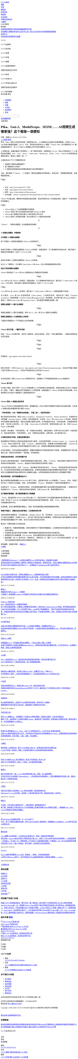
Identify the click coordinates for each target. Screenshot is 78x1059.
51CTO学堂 (9, 970)
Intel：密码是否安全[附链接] (14, 604)
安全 (8, 622)
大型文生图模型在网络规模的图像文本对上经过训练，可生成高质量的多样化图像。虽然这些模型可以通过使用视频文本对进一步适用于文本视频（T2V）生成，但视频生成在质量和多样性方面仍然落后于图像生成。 (39, 579)
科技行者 (36, 1024)
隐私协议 (8, 993)
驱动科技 (30, 1024)
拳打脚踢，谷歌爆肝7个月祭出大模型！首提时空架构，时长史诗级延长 (32, 717)
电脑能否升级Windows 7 (13, 592)
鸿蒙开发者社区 (6, 19)
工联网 (4, 1027)
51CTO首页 (5, 2)
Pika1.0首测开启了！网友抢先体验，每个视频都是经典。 (21, 662)
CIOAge (12, 960)
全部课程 (4, 31)
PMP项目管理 (45, 31)
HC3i (17, 960)
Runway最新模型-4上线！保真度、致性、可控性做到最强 (25, 854)
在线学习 (4, 34)
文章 (2, 36)
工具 (9, 712)
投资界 (42, 1027)
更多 (11, 917)
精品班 (3, 9)
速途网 (59, 1024)
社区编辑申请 (6, 118)
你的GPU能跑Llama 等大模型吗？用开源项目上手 (23, 759)
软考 (14, 31)
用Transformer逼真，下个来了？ (17, 819)
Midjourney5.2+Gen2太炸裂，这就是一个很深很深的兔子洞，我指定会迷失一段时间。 (31, 793)
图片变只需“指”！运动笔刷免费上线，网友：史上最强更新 (26, 774)
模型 (2, 589)
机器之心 (23, 544)
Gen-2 (6, 638)
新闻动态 (8, 981)
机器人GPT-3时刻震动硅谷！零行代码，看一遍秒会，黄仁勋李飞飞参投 (26, 903)
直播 (18, 36)
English (7, 988)
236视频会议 (18, 1027)
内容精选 (8, 100)
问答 (9, 36)
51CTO (7, 960)
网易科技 (17, 1024)
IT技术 (37, 31)
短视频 (17, 29)
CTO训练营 (27, 970)
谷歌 (2, 638)
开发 (5, 712)
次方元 (47, 1027)
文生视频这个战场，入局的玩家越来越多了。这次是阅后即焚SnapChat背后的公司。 (31, 674)
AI (2, 547)
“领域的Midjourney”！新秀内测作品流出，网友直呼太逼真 (29, 560)
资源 (5, 36)
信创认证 (19, 31)
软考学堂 (28, 29)
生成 (7, 865)
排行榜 (13, 29)
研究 (5, 698)
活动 (6, 112)
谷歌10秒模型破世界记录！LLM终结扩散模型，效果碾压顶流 (28, 626)
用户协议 (8, 990)
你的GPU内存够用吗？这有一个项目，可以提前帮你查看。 (22, 762)
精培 (14, 970)
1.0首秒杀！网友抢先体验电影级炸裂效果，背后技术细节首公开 (28, 659)
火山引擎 (52, 1027)
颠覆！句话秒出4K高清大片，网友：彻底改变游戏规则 (27, 836)
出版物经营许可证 (14, 1015)
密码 (5, 622)
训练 (4, 655)
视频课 (3, 29)
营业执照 (4, 1015)
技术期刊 (8, 110)
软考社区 (4, 12)
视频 (6, 102)
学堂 (2, 7)
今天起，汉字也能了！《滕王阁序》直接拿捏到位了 (23, 805)
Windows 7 (4, 602)
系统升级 (11, 602)
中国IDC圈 (26, 1027)
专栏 (15, 36)
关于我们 (8, 979)
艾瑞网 (48, 1024)
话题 (6, 105)
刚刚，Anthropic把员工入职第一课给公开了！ (51, 908)
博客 (2, 5)
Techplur (22, 960)
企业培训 (4, 17)
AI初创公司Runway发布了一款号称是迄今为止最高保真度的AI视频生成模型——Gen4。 (32, 857)
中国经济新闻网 (68, 1024)
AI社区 (7, 107)
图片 (4, 786)
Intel (2, 622)
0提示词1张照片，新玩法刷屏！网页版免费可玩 (23, 791)
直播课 (22, 29)
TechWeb (43, 1024)
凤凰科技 (23, 1024)
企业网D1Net (35, 1027)
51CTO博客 (9, 965)
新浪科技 (4, 1024)
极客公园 (10, 1027)
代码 (2, 712)
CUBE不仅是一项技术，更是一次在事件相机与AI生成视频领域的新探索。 (27, 750)
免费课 (3, 14)
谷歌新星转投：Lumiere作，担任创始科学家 (23, 686)
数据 (2, 769)
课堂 (12, 36)
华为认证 (25, 31)
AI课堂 (3, 22)
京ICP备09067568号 (15, 1004)
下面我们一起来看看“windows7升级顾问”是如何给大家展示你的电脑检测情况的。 (30, 594)
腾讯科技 (10, 1024)
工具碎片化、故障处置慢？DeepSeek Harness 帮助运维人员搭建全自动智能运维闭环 (45, 913)
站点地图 (8, 984)
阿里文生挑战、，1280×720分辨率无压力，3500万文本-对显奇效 (30, 731)
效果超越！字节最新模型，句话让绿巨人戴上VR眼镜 (26, 643)
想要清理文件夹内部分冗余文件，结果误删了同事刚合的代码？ (23, 705)
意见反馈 (8, 986)
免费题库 (53, 31)
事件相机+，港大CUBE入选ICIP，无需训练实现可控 (28, 748)
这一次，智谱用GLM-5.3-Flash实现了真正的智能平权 (32, 905)
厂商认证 (32, 31)
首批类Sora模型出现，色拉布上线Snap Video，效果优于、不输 (26, 671)
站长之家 (54, 1024)
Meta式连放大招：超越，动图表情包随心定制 (25, 574)
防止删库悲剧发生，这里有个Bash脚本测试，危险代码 (25, 702)
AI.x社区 (34, 965)
